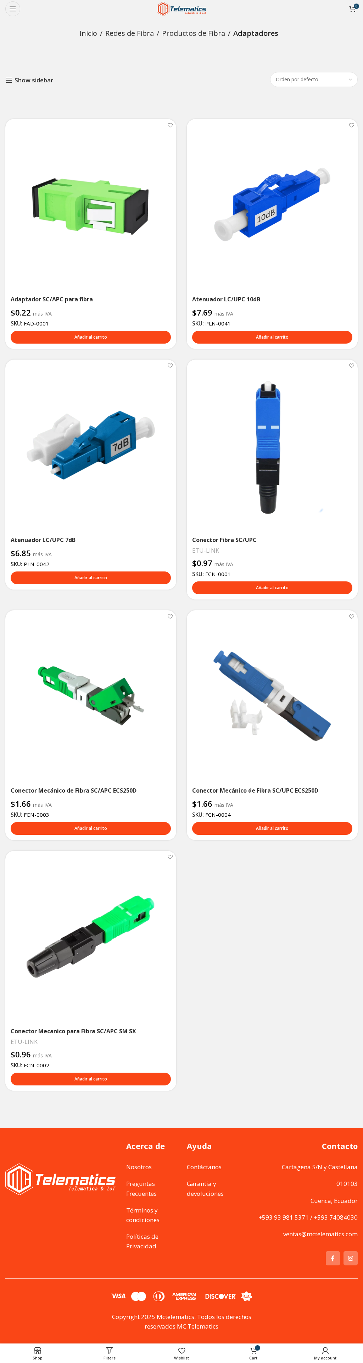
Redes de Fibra (129, 33)
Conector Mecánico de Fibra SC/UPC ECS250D (255, 790)
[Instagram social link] (351, 1258)
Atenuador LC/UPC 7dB (43, 540)
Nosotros (139, 1167)
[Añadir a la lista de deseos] (170, 125)
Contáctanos (204, 1167)
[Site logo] (181, 8)
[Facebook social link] (333, 1258)
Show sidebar (34, 80)
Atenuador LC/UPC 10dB (226, 299)
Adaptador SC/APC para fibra (52, 299)
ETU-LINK (205, 550)
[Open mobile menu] (13, 9)
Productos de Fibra (193, 33)
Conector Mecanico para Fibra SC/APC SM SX (73, 1031)
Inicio (88, 33)
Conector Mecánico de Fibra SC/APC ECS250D (73, 790)
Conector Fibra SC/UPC (224, 540)
